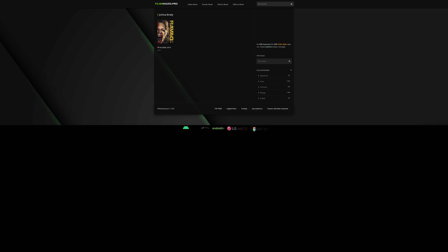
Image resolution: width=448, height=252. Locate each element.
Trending (244, 109)
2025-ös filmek (222, 4)
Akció (262, 81)
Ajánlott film (264, 76)
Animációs (263, 87)
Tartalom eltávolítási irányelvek (277, 109)
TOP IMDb (218, 109)
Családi (262, 98)
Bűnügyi (263, 93)
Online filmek (192, 4)
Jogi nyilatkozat (257, 109)
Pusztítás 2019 (165, 47)
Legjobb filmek (231, 109)
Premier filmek (207, 4)
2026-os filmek (238, 4)
